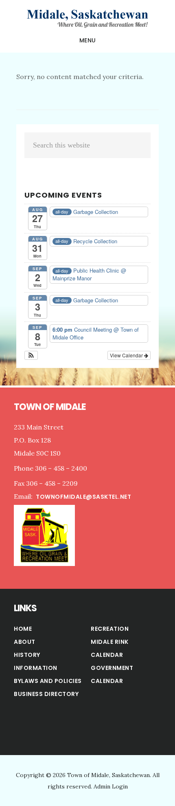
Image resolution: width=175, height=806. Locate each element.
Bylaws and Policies (48, 681)
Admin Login (111, 786)
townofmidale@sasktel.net (83, 497)
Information (35, 668)
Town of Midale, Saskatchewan (87, 18)
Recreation (110, 629)
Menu (87, 40)
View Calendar (127, 355)
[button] (31, 355)
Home (23, 629)
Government (112, 668)
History (27, 655)
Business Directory (46, 694)
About (24, 642)
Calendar (107, 681)
